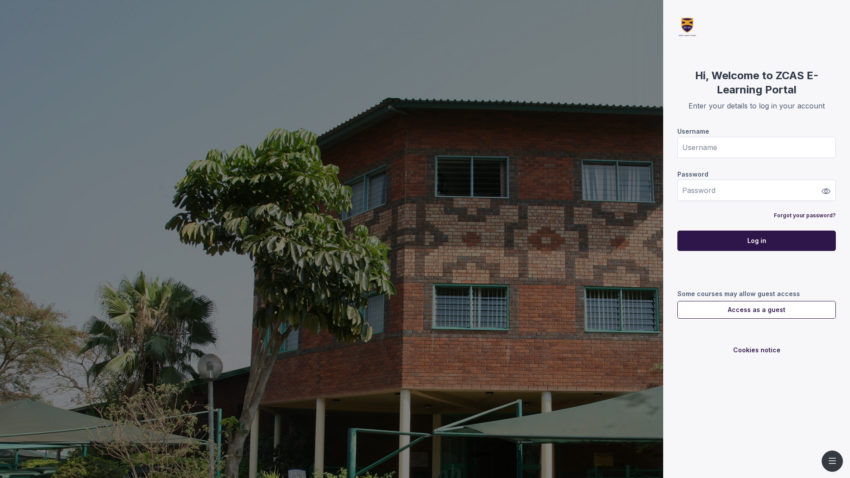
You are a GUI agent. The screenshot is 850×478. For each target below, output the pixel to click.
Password (692, 174)
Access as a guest (756, 309)
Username (693, 131)
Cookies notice (756, 350)
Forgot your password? (805, 215)
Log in (756, 240)
